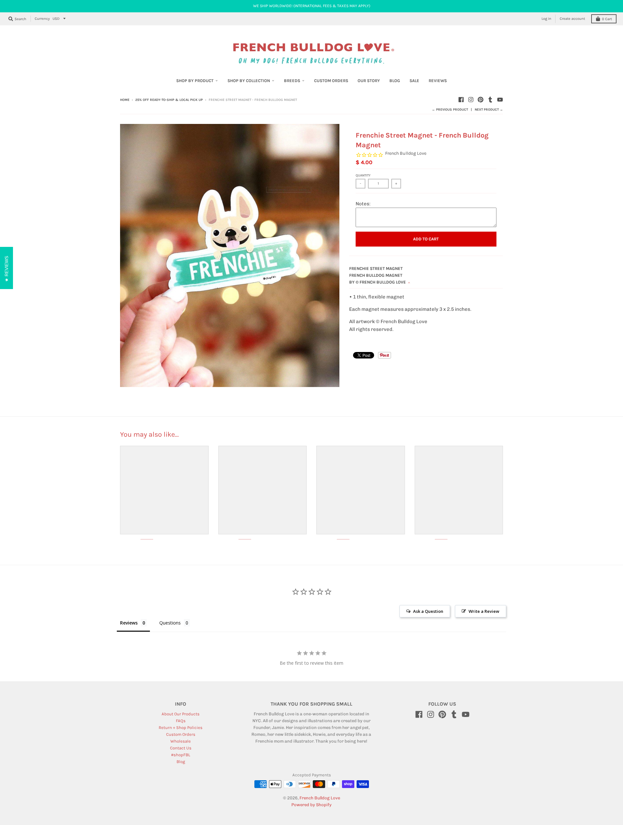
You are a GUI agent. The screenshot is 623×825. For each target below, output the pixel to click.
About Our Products (181, 713)
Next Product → (489, 110)
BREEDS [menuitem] (292, 80)
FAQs (181, 720)
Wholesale (180, 741)
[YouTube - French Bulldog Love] (500, 100)
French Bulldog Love (405, 153)
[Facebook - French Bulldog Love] (461, 100)
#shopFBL (180, 754)
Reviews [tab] (129, 623)
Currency (42, 19)
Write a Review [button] (484, 611)
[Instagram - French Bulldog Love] (471, 100)
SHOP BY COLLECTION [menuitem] (248, 80)
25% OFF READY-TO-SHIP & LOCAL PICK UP (169, 100)
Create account (572, 19)
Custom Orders (180, 734)
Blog (181, 761)
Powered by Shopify (311, 804)
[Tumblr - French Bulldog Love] (490, 100)
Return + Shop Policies (180, 727)
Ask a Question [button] (428, 611)
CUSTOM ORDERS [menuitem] (331, 80)
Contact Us (180, 748)
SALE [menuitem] (414, 80)
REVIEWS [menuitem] (438, 80)
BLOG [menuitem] (394, 80)
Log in (546, 19)
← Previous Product (450, 110)
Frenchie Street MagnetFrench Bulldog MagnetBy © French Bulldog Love (377, 275)
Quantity (363, 175)
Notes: (363, 204)
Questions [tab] (170, 623)
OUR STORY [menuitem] (369, 80)
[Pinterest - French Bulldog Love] (480, 100)
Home (124, 100)
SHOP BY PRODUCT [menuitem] (195, 80)
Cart (607, 19)
